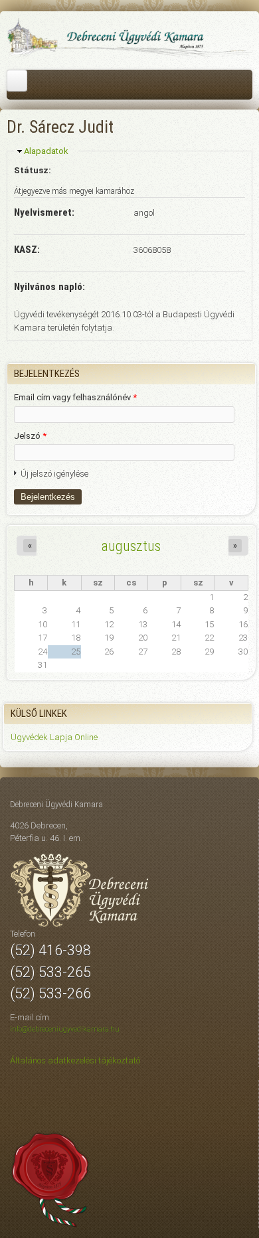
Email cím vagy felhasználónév (75, 397)
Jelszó (30, 436)
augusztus (131, 545)
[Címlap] (129, 55)
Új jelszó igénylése (54, 474)
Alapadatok (46, 151)
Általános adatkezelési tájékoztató (75, 1060)
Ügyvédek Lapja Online (54, 737)
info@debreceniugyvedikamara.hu (65, 1029)
